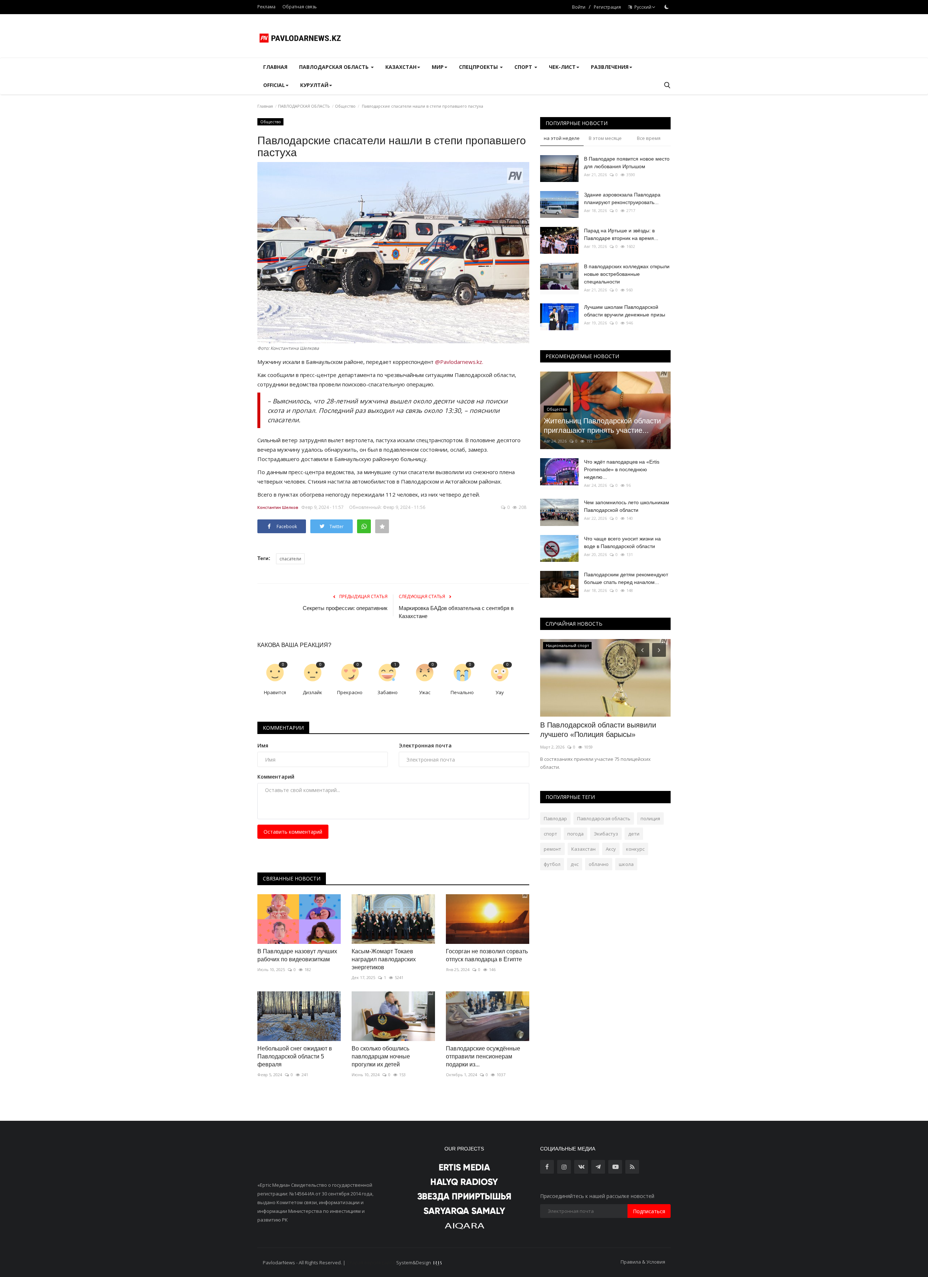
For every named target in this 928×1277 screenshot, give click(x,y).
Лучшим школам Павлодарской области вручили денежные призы (624, 311)
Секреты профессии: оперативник (345, 608)
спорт (550, 833)
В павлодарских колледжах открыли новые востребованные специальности (627, 274)
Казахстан (583, 849)
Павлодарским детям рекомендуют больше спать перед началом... (626, 578)
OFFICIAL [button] (274, 85)
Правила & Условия (643, 1262)
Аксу (611, 849)
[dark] (667, 6)
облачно (599, 864)
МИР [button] (438, 66)
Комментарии (283, 727)
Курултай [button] (314, 85)
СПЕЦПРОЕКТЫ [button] (479, 66)
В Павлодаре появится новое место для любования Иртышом (627, 162)
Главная (275, 66)
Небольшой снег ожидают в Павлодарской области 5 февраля (294, 1056)
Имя (262, 745)
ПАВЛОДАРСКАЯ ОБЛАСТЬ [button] (334, 66)
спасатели (290, 559)
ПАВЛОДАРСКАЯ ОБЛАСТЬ (304, 106)
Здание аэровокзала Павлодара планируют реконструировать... (622, 198)
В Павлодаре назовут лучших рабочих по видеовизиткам (297, 955)
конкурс (635, 849)
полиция (650, 818)
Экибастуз (606, 833)
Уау (500, 692)
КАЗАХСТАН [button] (401, 66)
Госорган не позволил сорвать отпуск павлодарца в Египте (487, 955)
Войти (578, 7)
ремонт (552, 849)
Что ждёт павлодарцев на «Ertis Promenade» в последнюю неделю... (621, 469)
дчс (575, 864)
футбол (552, 864)
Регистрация (607, 7)
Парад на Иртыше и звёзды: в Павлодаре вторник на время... (621, 234)
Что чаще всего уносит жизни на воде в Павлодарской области (622, 542)
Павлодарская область (603, 818)
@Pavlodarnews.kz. (459, 361)
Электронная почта (425, 745)
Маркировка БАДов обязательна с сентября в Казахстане (456, 612)
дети (633, 833)
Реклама (266, 7)
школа (626, 864)
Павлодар (555, 818)
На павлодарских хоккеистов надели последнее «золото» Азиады (602, 729)
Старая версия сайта (371, 1262)
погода (575, 833)
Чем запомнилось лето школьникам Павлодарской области (626, 506)
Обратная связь (299, 7)
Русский (641, 7)
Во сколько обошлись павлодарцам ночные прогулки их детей (381, 1056)
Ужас (424, 692)
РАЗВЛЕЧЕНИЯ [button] (610, 66)
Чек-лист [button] (562, 66)
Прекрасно (349, 692)
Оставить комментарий (293, 831)
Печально (462, 692)
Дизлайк (312, 692)
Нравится (275, 692)
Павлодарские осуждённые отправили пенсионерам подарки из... (483, 1056)
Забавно (387, 692)
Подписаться (649, 1211)
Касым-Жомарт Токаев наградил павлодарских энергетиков (384, 959)
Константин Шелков (277, 507)
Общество (345, 106)
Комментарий (275, 776)
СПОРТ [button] (524, 66)
